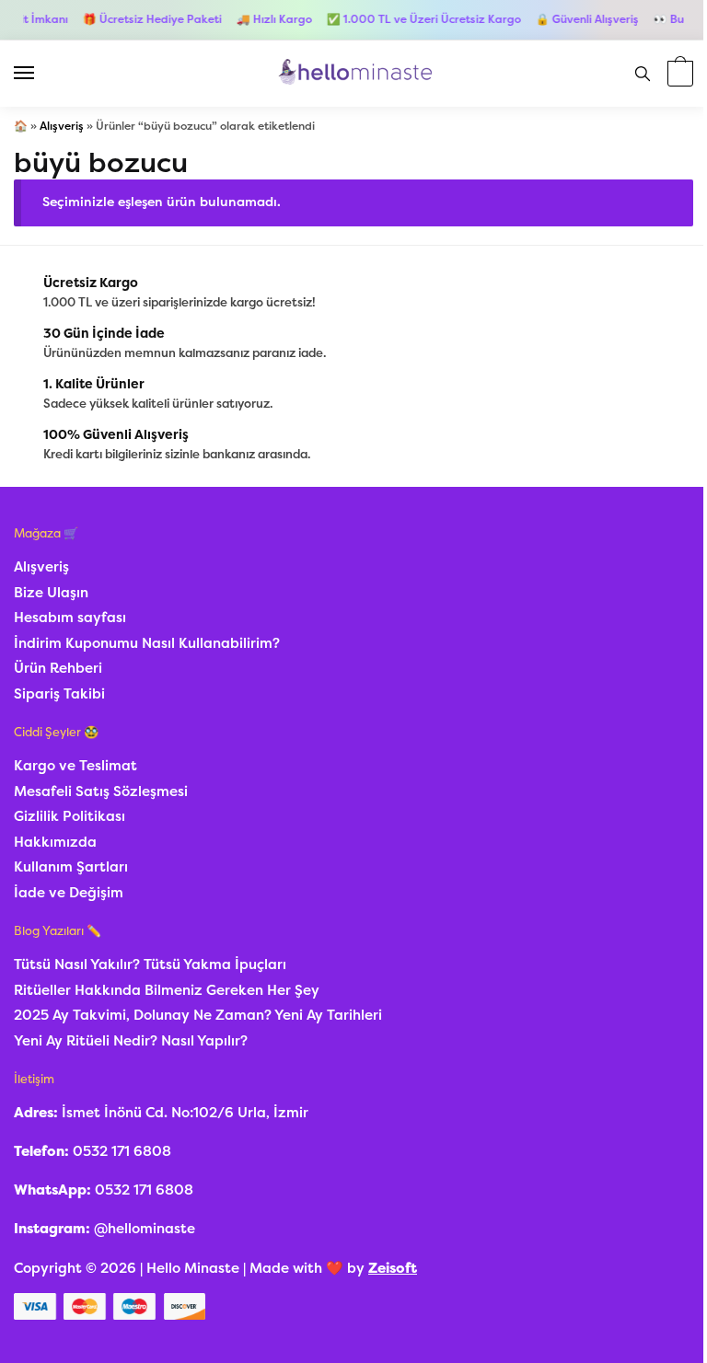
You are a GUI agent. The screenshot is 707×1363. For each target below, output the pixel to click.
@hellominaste (144, 1228)
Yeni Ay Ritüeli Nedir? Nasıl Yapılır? (131, 1041)
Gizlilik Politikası (69, 816)
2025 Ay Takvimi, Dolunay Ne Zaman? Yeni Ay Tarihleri (198, 1015)
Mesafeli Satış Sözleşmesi (101, 791)
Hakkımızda (55, 842)
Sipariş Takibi (59, 694)
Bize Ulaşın (51, 592)
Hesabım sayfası (70, 617)
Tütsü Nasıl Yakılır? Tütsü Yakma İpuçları (150, 964)
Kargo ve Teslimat (75, 765)
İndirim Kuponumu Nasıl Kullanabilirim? (147, 643)
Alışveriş (62, 126)
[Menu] (41, 73)
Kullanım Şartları (71, 867)
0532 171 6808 (122, 1151)
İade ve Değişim (68, 892)
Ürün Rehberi (58, 668)
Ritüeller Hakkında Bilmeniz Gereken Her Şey (166, 990)
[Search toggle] (642, 73)
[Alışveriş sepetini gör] (678, 75)
